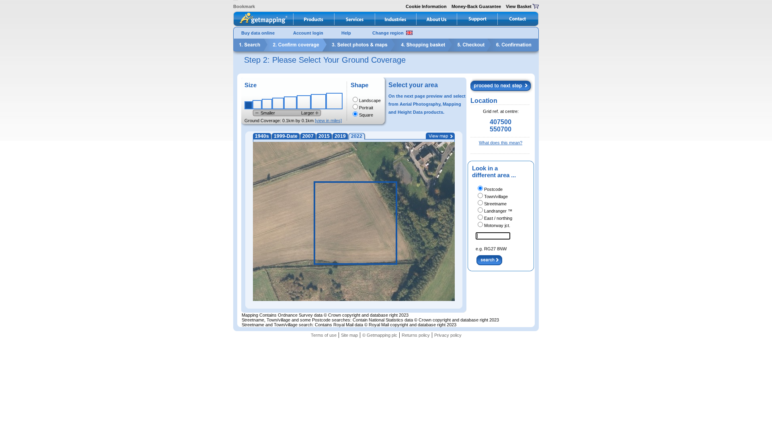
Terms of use (324, 335)
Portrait (366, 107)
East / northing (498, 218)
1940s (262, 136)
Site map (349, 335)
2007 (308, 136)
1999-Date (286, 136)
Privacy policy (448, 335)
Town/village (496, 196)
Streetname (495, 203)
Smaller (268, 113)
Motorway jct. (497, 225)
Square (366, 115)
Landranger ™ (498, 211)
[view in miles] (328, 120)
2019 (340, 136)
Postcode (493, 189)
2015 (324, 136)
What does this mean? (500, 142)
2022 (356, 136)
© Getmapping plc (379, 335)
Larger (307, 113)
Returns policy (416, 335)
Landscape (370, 100)
